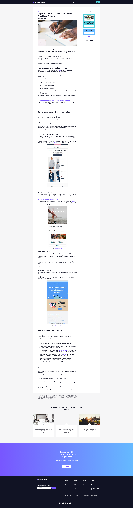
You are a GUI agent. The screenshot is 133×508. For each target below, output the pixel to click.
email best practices (71, 356)
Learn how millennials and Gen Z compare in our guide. (48, 199)
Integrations (67, 483)
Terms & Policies (76, 495)
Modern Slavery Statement (95, 488)
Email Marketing (77, 479)
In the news (93, 485)
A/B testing (65, 354)
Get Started (84, 480)
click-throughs (52, 129)
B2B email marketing (42, 269)
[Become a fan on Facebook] (70, 495)
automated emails (47, 90)
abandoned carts (54, 142)
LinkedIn (90, 11)
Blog (83, 484)
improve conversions (64, 62)
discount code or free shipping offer (51, 96)
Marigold (65, 500)
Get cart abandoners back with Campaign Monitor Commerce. (54, 100)
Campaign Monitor (41, 390)
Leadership (93, 481)
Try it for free (89, 32)
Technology (75, 487)
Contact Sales (92, 2)
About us (92, 480)
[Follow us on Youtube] (65, 495)
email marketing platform (63, 350)
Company (93, 479)
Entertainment (76, 484)
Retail (74, 481)
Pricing (61, 2)
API (65, 484)
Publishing (75, 485)
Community (85, 479)
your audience (48, 342)
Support (84, 485)
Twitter (87, 11)
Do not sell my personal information (84, 495)
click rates (59, 70)
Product (66, 479)
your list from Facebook (69, 255)
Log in (88, 2)
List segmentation (65, 344)
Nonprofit (75, 483)
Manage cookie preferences (95, 489)
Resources (65, 2)
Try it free (98, 2)
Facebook (88, 11)
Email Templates (67, 485)
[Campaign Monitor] (42, 479)
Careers (92, 484)
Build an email (88, 26)
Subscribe (53, 487)
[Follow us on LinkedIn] (67, 495)
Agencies (74, 2)
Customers (70, 2)
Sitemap (92, 487)
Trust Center (93, 483)
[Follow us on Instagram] (72, 495)
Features (66, 480)
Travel (74, 488)
